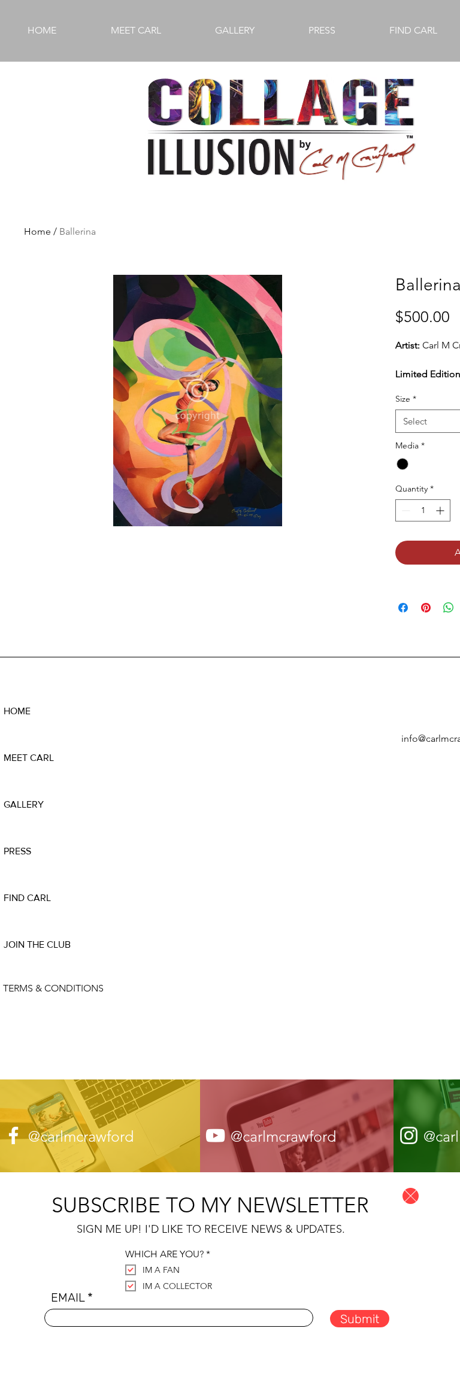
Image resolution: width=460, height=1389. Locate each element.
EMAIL (67, 1297)
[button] (410, 1196)
